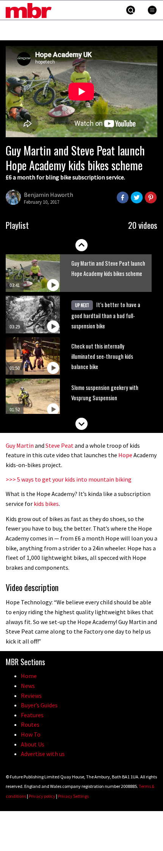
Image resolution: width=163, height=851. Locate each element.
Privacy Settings (73, 796)
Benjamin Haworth (48, 194)
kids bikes (46, 503)
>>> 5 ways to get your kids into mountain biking (69, 479)
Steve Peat (59, 445)
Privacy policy (42, 796)
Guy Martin (20, 445)
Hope (125, 455)
